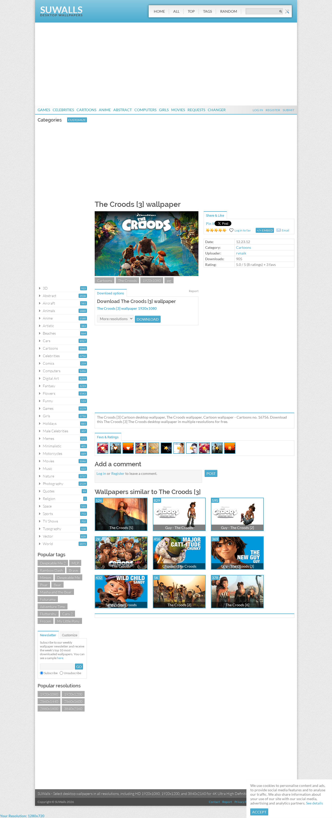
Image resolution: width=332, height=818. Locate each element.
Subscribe (51, 673)
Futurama (48, 599)
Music (47, 468)
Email (285, 230)
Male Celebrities (55, 431)
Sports (48, 513)
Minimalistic (52, 446)
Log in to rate (216, 230)
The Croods (127, 280)
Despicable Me (68, 577)
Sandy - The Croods (121, 605)
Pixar (44, 584)
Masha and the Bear (56, 592)
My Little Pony (68, 621)
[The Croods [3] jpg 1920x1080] (146, 274)
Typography (52, 528)
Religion (49, 498)
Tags (207, 11)
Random (228, 11)
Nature (48, 476)
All (176, 11)
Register (273, 110)
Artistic (48, 325)
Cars (46, 341)
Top (191, 11)
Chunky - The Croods (179, 566)
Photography (53, 483)
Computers (145, 110)
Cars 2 (67, 613)
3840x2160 (73, 708)
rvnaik (241, 253)
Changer (217, 110)
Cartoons (86, 110)
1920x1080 (49, 694)
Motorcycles (52, 453)
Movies (178, 110)
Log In (258, 110)
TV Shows (50, 521)
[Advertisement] (166, 64)
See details (314, 803)
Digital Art (51, 378)
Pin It (210, 223)
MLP (75, 563)
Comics (48, 363)
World (48, 543)
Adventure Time (52, 606)
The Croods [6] (237, 605)
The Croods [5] (121, 527)
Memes (48, 438)
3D (45, 288)
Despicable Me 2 (53, 563)
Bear (57, 584)
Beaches (49, 333)
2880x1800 (49, 708)
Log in (101, 473)
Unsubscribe (72, 673)
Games (44, 110)
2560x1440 (49, 701)
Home (159, 11)
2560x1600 (73, 701)
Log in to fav (242, 230)
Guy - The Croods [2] (237, 527)
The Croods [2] (179, 605)
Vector (48, 536)
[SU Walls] (61, 15)
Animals (49, 310)
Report (193, 291)
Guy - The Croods (179, 527)
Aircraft (49, 303)
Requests (196, 110)
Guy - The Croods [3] (237, 566)
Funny (48, 401)
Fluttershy (48, 613)
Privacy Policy (243, 802)
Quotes (48, 491)
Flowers (49, 393)
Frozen (45, 621)
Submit (288, 110)
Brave (73, 570)
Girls (164, 110)
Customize (77, 120)
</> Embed (265, 230)
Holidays (50, 423)
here (60, 658)
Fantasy (49, 386)
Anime (105, 110)
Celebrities (63, 110)
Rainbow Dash (51, 570)
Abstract (122, 110)
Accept (259, 812)
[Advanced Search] (287, 11)
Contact (214, 802)
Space (47, 506)
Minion (45, 577)
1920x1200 (73, 694)
